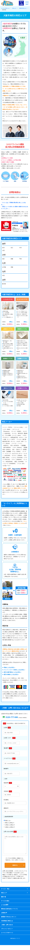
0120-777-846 (12, 717)
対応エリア (4, 892)
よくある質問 (4, 904)
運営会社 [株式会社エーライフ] (9, 908)
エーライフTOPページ (7, 932)
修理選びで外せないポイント (8, 916)
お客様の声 (4, 912)
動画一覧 (3, 896)
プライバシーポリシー (7, 928)
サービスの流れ (5, 900)
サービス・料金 (5, 888)
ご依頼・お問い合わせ (7, 924)
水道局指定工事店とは (7, 920)
